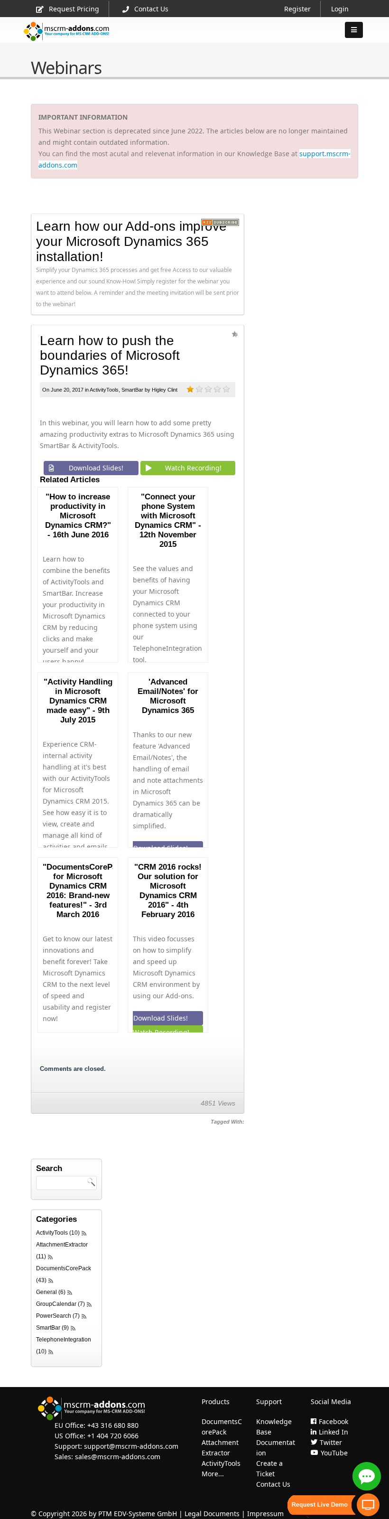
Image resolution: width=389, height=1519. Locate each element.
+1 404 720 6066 (113, 1435)
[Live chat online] (366, 1476)
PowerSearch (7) (58, 1316)
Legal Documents (212, 1513)
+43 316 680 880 (113, 1425)
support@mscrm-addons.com (131, 1446)
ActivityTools (104, 390)
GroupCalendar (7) (60, 1304)
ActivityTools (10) (58, 1232)
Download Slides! (96, 467)
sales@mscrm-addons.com (117, 1456)
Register (297, 8)
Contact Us (151, 8)
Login (340, 8)
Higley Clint (164, 390)
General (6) (50, 1292)
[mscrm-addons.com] (66, 39)
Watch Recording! (193, 467)
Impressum (265, 1513)
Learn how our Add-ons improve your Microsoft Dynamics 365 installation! (131, 241)
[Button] (354, 30)
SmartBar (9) (52, 1327)
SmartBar (132, 390)
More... (213, 1473)
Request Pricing (74, 8)
